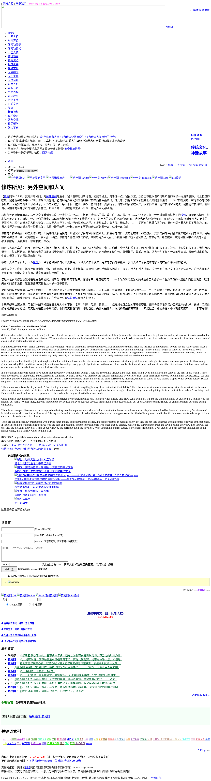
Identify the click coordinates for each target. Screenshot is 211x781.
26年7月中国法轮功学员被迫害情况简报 (67, 479)
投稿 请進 (196, 135)
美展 (10, 107)
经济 (207, 739)
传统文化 (13, 68)
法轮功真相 (14, 48)
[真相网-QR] (8, 595)
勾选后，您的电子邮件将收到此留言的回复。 (34, 576)
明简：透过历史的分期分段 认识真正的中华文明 (43, 471)
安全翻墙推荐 (72, 148)
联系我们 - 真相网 (39, 716)
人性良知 (13, 80)
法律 (149, 739)
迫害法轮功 (53, 743)
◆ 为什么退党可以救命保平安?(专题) (18, 635)
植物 (183, 214)
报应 (91, 739)
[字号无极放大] (55, 177)
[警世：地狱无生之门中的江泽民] (34, 459)
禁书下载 (13, 100)
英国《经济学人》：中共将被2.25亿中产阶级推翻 (39, 445)
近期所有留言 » (201, 695)
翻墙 (27, 767)
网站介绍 (8, 3)
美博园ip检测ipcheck (40, 760)
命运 (81, 739)
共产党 (70, 739)
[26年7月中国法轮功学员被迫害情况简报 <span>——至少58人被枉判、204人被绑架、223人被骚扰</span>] (76, 475)
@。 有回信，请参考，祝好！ (37, 671)
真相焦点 (13, 60)
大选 (86, 739)
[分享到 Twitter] (79, 177)
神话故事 (13, 96)
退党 (62, 743)
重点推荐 (80, 743)
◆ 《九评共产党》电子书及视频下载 (18, 641)
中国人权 (13, 52)
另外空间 (180, 165)
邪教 (67, 743)
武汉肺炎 (135, 739)
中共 (14, 739)
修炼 (170, 165)
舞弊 (5, 743)
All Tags (201, 750)
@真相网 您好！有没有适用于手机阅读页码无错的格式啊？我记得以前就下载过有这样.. (66, 683)
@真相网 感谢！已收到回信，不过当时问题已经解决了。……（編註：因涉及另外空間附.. (67, 667)
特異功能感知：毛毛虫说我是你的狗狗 (37, 487)
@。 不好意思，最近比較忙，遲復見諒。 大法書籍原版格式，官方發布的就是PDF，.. (70, 675)
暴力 (116, 739)
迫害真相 (13, 84)
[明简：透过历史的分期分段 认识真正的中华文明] (44, 467)
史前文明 (13, 104)
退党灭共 (13, 64)
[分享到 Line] (160, 177)
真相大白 (200, 739)
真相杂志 (13, 115)
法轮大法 (198, 165)
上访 (9, 739)
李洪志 (122, 739)
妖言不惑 (13, 127)
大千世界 (13, 76)
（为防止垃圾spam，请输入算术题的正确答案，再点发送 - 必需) (77, 564)
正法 (189, 165)
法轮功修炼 (14, 44)
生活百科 (13, 92)
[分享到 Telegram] (141, 177)
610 (4, 739)
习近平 (34, 739)
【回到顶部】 (156, 778)
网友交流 (13, 119)
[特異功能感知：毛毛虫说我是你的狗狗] (38, 483)
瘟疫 (193, 739)
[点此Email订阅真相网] (47, 595)
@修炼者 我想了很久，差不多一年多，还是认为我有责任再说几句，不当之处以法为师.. (71, 655)
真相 (6, 196)
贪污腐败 (26, 743)
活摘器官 (186, 739)
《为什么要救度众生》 (74, 136)
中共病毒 (21, 739)
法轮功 (156, 739)
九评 (28, 739)
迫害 (44, 743)
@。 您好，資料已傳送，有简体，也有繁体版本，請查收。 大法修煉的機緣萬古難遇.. (70, 687)
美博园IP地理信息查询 (68, 760)
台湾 (77, 739)
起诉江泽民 (36, 743)
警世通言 (13, 56)
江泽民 (143, 739)
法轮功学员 (166, 739)
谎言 (18, 743)
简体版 (197, 10)
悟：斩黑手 (21, 503)
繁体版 (206, 10)
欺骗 (128, 739)
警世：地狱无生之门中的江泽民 (33, 463)
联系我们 (21, 3)
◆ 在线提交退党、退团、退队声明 (17, 623)
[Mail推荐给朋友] (175, 177)
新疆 (105, 739)
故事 (96, 739)
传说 (49, 739)
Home (11, 32)
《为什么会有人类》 (51, 136)
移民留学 (13, 123)
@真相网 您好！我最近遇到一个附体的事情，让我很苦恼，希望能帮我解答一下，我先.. (66, 679)
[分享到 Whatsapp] (119, 177)
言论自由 (11, 743)
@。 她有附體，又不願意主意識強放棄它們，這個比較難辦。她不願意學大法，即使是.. (71, 659)
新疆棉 (111, 739)
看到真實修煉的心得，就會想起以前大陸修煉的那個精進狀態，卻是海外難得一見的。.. (70, 663)
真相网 (169, 27)
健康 (64, 739)
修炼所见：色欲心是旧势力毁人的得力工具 (26, 449)
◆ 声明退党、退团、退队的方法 (16, 629)
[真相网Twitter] (26, 595)
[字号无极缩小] (17, 177)
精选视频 (13, 111)
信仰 (54, 739)
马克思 (89, 743)
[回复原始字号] (36, 177)
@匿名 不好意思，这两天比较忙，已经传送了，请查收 (52, 691)
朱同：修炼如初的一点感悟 (30, 495)
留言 (10, 161)
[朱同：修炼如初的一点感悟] (32, 491)
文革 (101, 739)
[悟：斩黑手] (22, 499)
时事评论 (13, 40)
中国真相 (13, 36)
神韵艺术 (13, 88)
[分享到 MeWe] (99, 177)
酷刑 (72, 743)
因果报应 (13, 72)
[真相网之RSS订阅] (68, 595)
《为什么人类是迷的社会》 (102, 136)
